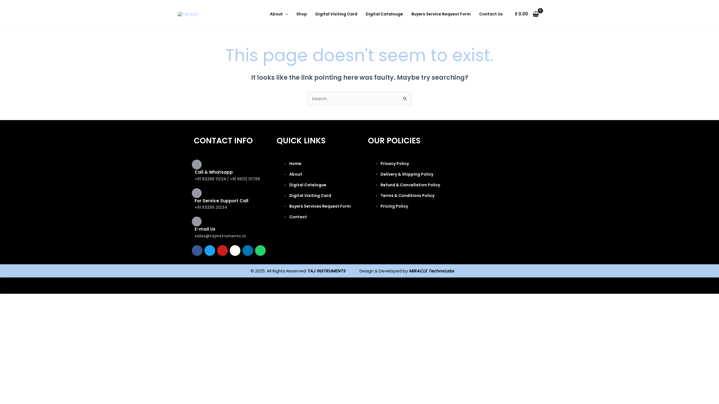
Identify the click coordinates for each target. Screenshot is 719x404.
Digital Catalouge (384, 14)
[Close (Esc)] (82, 299)
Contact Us (491, 14)
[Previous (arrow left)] (11, 308)
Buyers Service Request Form (441, 14)
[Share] (58, 299)
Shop (301, 14)
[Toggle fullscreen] (35, 299)
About (276, 14)
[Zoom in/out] (11, 299)
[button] (285, 14)
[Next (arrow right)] (35, 308)
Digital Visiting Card (336, 14)
